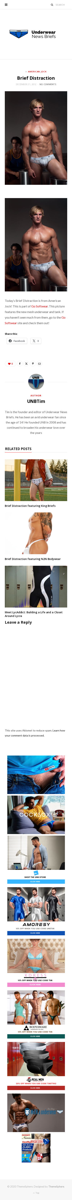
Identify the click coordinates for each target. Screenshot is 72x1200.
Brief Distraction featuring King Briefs (30, 506)
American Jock (37, 71)
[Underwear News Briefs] (36, 34)
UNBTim (36, 401)
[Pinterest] (33, 364)
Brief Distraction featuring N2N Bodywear (32, 559)
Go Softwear (39, 306)
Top (37, 1192)
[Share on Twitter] (26, 364)
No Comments (48, 84)
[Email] (39, 364)
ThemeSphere (56, 1186)
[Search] (52, 4)
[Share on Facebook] (20, 364)
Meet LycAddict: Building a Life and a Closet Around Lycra (34, 614)
